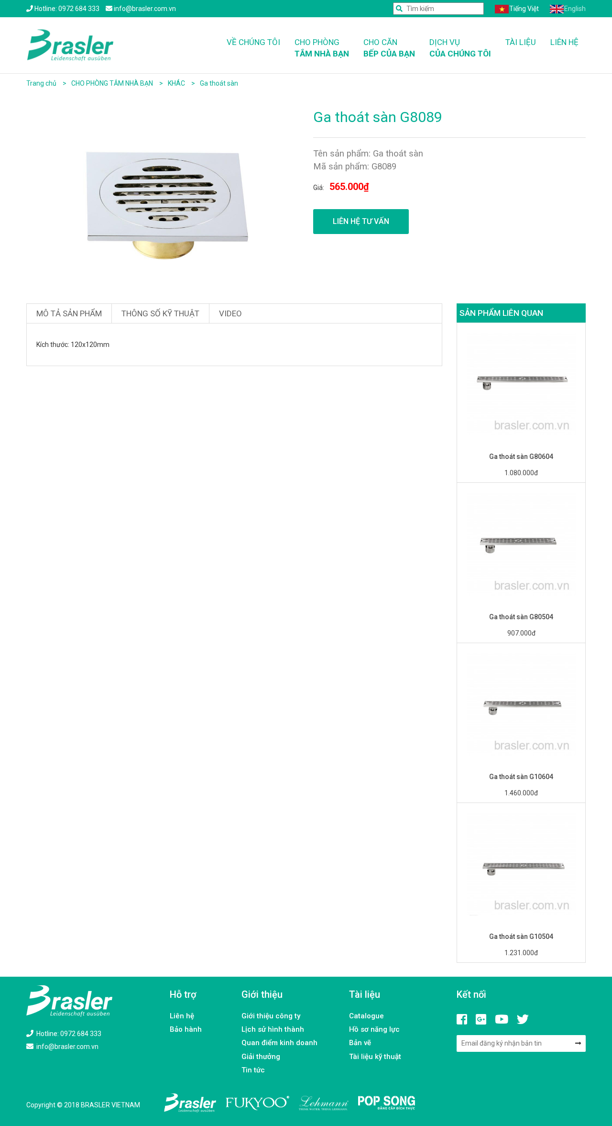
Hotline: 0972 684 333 (68, 1033)
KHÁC (177, 83)
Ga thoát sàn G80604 (521, 456)
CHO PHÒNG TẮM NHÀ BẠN (112, 83)
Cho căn (389, 47)
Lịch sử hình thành (272, 1029)
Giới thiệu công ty (270, 1016)
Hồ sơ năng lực (374, 1029)
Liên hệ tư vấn (361, 221)
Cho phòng (322, 47)
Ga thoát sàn (219, 83)
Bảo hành (186, 1029)
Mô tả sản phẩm (69, 313)
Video (230, 313)
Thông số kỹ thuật (160, 313)
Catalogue (366, 1016)
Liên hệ (564, 42)
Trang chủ (41, 83)
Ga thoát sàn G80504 (521, 617)
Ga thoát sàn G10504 (521, 936)
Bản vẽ (360, 1042)
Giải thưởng (260, 1056)
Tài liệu (520, 42)
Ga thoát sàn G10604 (521, 776)
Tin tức (253, 1070)
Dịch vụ (460, 47)
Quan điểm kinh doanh (279, 1042)
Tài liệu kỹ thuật (375, 1056)
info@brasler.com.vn (66, 1046)
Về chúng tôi (253, 42)
